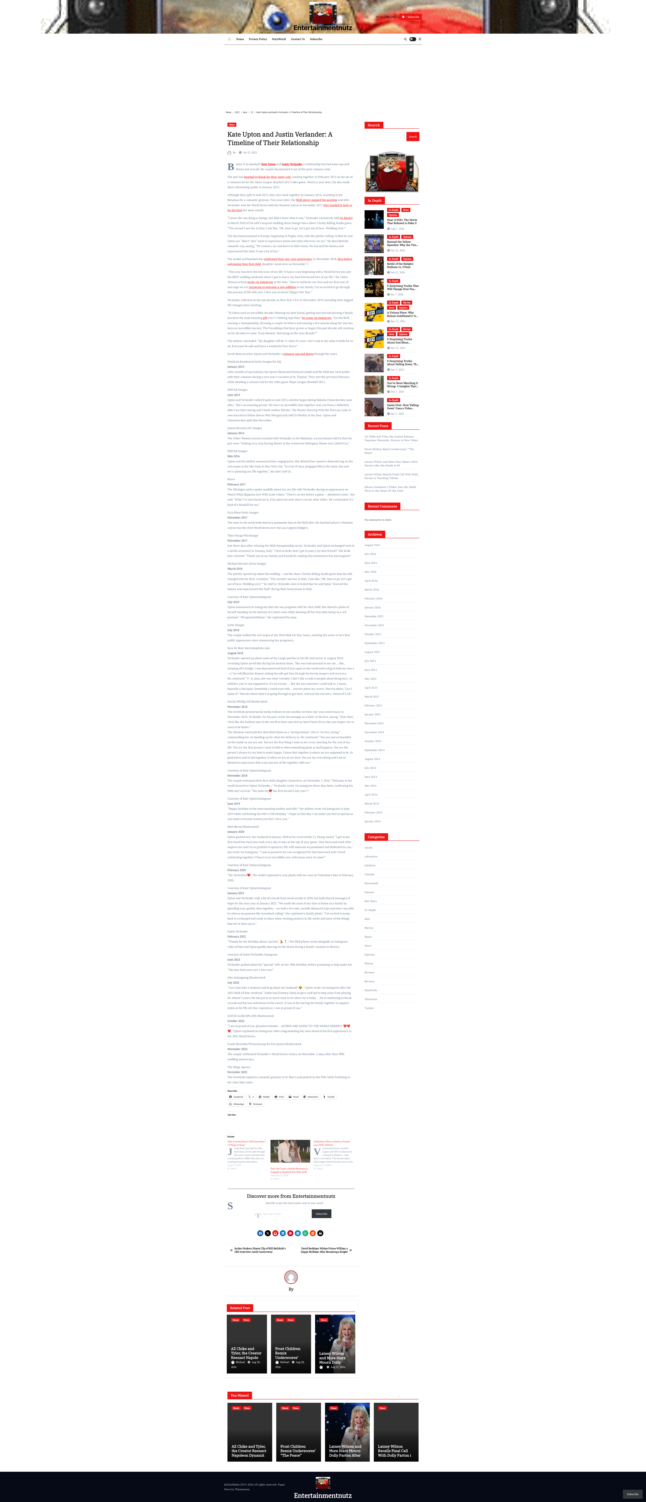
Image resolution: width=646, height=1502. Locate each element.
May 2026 (371, 572)
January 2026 (373, 607)
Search (374, 125)
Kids (367, 919)
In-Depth (393, 209)
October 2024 (373, 741)
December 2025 (374, 616)
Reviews (369, 972)
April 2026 (371, 580)
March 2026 (372, 589)
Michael (241, 1362)
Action (369, 847)
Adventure (371, 856)
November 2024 (374, 732)
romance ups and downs (298, 354)
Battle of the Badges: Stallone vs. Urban (400, 265)
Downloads (371, 883)
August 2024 (372, 759)
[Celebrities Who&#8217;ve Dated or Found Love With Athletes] (335, 1155)
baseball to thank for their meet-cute (267, 177)
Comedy (369, 874)
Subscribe (316, 39)
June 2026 (371, 563)
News (232, 124)
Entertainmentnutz (323, 28)
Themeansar (242, 1489)
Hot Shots (371, 901)
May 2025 (371, 679)
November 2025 (374, 625)
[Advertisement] (323, 75)
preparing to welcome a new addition (272, 287)
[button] (420, 39)
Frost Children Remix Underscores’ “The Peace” (287, 1355)
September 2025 (375, 643)
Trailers (369, 1008)
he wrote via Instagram (316, 318)
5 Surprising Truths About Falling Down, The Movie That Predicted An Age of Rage (403, 365)
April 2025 (371, 687)
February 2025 (373, 705)
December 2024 (374, 723)
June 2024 (371, 777)
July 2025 (370, 661)
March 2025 (372, 696)
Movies (406, 302)
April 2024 (371, 794)
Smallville (371, 990)
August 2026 (372, 545)
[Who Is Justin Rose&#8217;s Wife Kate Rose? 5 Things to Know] (249, 1155)
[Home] (229, 39)
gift (265, 318)
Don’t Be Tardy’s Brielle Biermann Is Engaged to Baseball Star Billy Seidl (289, 1170)
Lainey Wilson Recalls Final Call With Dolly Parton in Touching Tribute (391, 476)
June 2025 (371, 670)
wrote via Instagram (260, 282)
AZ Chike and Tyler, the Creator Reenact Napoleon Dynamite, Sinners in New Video (391, 438)
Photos (369, 963)
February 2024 (373, 812)
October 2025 (373, 634)
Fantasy (369, 892)
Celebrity (370, 865)
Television (371, 999)
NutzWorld (279, 39)
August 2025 (372, 652)
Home (240, 39)
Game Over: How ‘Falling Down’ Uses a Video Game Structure (403, 408)
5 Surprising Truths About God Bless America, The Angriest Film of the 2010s (401, 344)
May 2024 (371, 785)
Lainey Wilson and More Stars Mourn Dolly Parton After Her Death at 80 (333, 1362)
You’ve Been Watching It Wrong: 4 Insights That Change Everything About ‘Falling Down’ (402, 387)
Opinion (393, 214)
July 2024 (370, 768)
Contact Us (298, 39)
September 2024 (375, 750)
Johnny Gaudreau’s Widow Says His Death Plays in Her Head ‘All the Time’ (390, 488)
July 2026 (370, 554)
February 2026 (373, 598)
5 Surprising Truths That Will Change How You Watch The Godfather (403, 289)
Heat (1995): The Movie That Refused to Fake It (402, 221)
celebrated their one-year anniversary (288, 259)
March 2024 (372, 803)
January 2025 (373, 714)
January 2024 (373, 821)
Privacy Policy (258, 39)
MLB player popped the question (316, 200)
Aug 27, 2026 (338, 1367)
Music (236, 1320)
